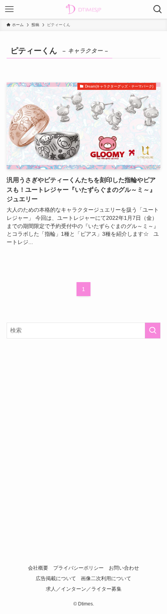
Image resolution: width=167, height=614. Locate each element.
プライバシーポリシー (78, 568)
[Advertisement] (83, 434)
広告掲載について (56, 578)
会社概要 (38, 568)
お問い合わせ (124, 568)
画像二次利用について (106, 578)
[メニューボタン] (9, 9)
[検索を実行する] (152, 331)
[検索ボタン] (157, 9)
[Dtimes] (83, 9)
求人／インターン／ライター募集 (84, 589)
